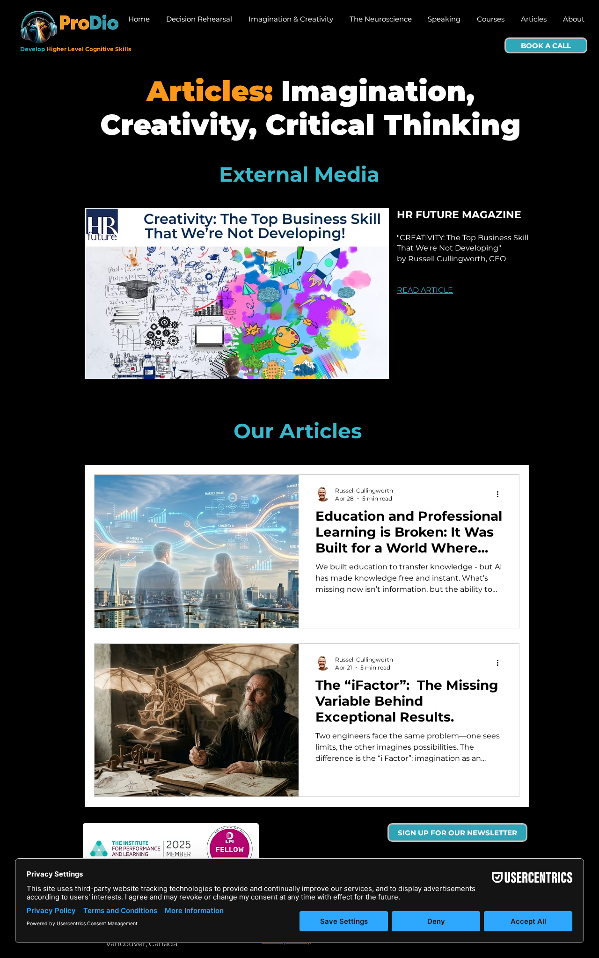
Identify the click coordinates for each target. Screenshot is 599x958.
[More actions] (500, 494)
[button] (457, 832)
